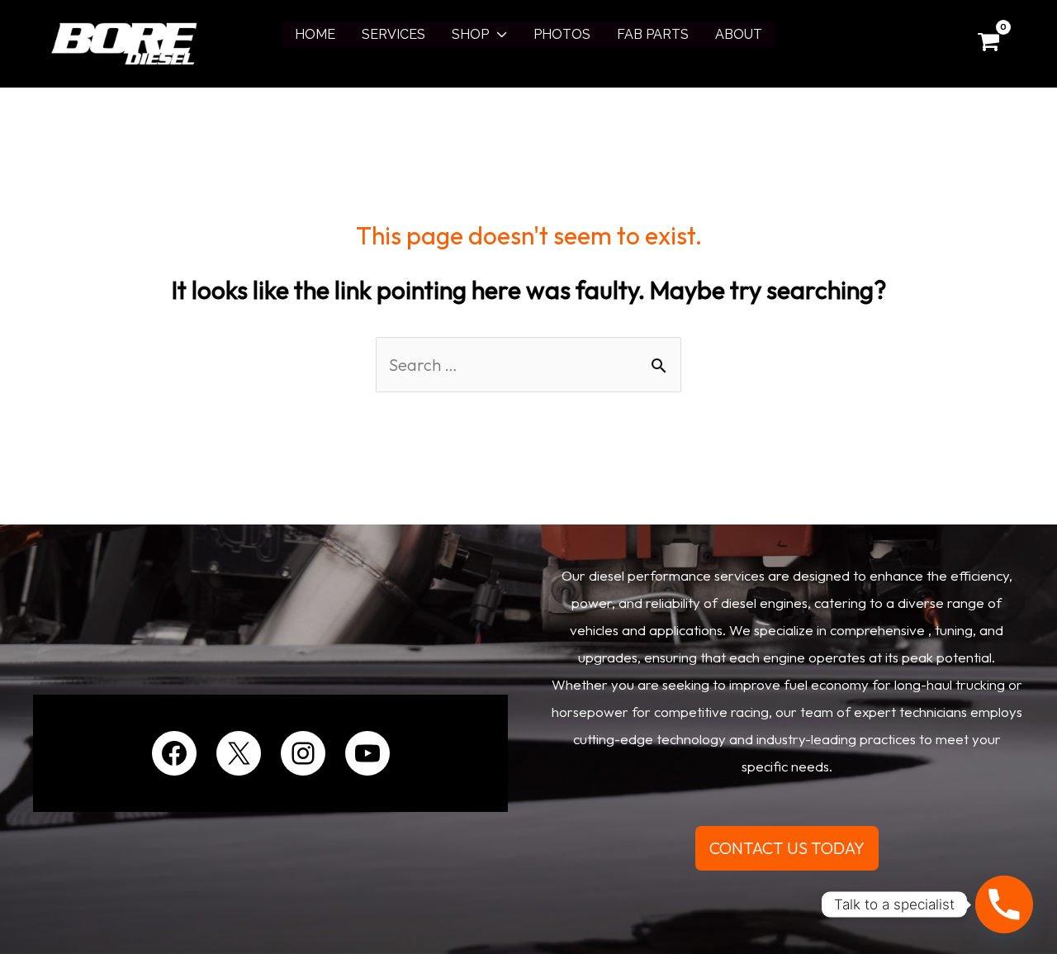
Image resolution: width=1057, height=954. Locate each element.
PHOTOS (561, 34)
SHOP (470, 34)
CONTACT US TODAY (787, 848)
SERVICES (393, 34)
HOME (315, 34)
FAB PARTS (653, 34)
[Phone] (1004, 904)
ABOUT (738, 34)
